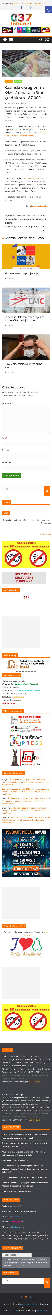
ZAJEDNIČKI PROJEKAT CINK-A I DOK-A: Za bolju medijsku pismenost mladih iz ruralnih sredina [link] (24, 219)
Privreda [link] (18, 81)
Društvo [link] (9, 81)
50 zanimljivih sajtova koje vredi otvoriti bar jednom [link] (24, 1177)
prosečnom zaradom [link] (30, 178)
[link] (48, 9)
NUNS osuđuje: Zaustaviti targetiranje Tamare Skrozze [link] (26, 228)
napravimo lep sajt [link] (40, 1232)
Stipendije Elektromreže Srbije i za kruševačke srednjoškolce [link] (24, 318)
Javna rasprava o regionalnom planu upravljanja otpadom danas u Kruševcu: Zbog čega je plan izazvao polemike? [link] (25, 1168)
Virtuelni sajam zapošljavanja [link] (21, 273)
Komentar (7, 403)
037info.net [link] (22, 103)
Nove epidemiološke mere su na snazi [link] (23, 365)
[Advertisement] (21, 632)
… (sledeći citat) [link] (45, 534)
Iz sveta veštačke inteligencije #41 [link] (16, 1191)
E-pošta (6, 450)
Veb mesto (7, 462)
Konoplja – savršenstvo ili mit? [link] (15, 1160)
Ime (4, 438)
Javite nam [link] (6, 1232)
